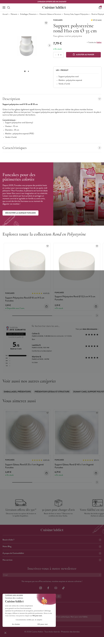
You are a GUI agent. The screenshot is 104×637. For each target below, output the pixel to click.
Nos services (7, 559)
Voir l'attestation (16, 334)
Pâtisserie (14, 14)
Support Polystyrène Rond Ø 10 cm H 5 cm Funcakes (24, 299)
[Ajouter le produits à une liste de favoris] (47, 246)
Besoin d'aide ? (8, 539)
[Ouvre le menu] (4, 7)
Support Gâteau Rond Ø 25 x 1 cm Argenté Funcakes (24, 466)
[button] (24, 71)
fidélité (99, 42)
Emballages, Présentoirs (28, 14)
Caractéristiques (15, 147)
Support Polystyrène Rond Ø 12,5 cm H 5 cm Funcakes (75, 298)
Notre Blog (7, 546)
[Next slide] (49, 45)
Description (11, 98)
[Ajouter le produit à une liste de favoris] (46, 23)
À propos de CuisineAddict (13, 553)
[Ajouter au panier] (46, 306)
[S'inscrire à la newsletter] (100, 575)
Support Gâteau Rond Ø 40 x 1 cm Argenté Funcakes (74, 466)
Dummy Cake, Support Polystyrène (76, 14)
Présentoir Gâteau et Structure (50, 14)
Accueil (5, 14)
